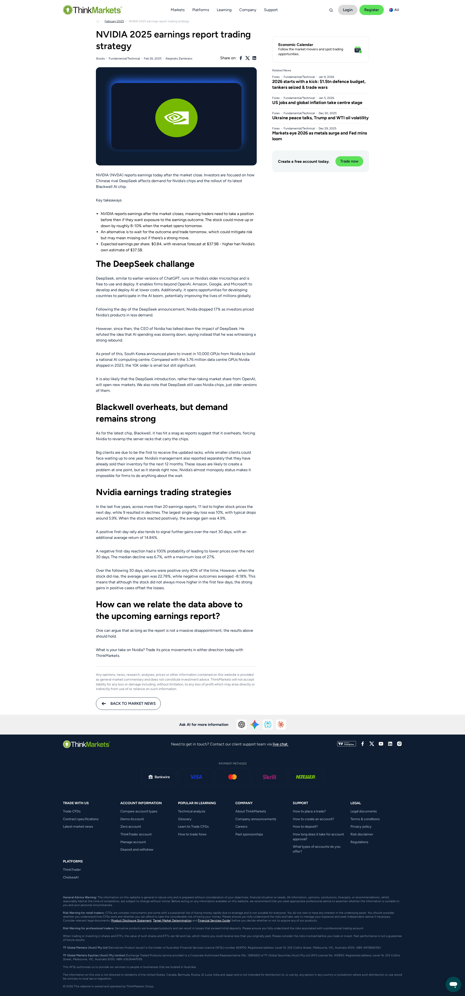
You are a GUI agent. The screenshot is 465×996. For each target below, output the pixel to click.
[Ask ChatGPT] (242, 725)
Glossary (185, 819)
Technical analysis (191, 811)
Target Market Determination (172, 920)
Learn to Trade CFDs (193, 827)
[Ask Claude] (281, 725)
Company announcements (255, 819)
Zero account (130, 827)
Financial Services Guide (214, 920)
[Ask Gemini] (255, 725)
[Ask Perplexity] (268, 725)
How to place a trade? (309, 811)
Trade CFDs (72, 811)
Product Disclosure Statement (131, 920)
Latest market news (78, 827)
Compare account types (138, 811)
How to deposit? (305, 827)
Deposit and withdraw (136, 849)
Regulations (359, 842)
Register (371, 9)
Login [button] (348, 9)
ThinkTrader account (136, 834)
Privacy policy (361, 827)
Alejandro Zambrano (178, 58)
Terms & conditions (365, 819)
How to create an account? (313, 819)
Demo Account (132, 819)
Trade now (349, 161)
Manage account (133, 842)
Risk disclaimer (361, 834)
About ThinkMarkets (250, 811)
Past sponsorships (249, 834)
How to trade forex (192, 834)
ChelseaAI (71, 877)
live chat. (280, 744)
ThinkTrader (72, 870)
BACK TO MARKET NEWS (133, 703)
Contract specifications (81, 819)
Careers (241, 827)
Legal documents (363, 811)
